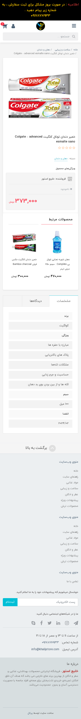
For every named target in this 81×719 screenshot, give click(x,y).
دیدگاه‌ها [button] (36, 301)
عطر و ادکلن (71, 494)
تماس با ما (72, 581)
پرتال (30, 713)
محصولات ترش (69, 506)
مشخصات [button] (63, 301)
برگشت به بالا (36, 448)
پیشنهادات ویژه (69, 500)
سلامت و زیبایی (69, 488)
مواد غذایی (72, 482)
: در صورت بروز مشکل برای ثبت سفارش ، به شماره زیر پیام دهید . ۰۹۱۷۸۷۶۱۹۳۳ (40, 10)
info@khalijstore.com (45, 649)
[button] (7, 26)
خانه (75, 471)
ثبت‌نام (10, 602)
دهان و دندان (60, 158)
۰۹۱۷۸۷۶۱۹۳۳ (50, 642)
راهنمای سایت (70, 477)
